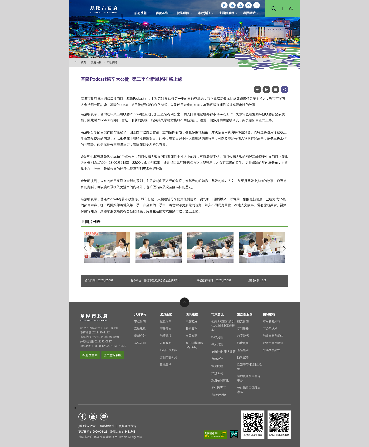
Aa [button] (291, 8)
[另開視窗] (215, 435)
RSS (240, 5)
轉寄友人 (275, 89)
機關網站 (249, 13)
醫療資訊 (243, 343)
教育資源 (243, 335)
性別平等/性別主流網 (249, 367)
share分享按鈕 (284, 89)
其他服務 (191, 328)
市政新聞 (112, 62)
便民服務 (183, 13)
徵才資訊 (217, 344)
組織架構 (165, 364)
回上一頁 (257, 89)
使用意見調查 (112, 355)
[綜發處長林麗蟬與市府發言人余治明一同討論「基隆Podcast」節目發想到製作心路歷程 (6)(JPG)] (158, 247)
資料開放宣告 (127, 426)
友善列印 (266, 89)
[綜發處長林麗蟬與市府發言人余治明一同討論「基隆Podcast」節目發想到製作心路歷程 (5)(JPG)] (210, 247)
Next (283, 248)
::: (71, 3)
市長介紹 (165, 343)
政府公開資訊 (220, 380)
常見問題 (217, 366)
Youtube (93, 416)
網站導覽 (232, 5)
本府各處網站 (271, 321)
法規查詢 (217, 373)
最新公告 (140, 335)
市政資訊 (204, 13)
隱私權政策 (107, 426)
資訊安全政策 (87, 426)
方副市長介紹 (168, 357)
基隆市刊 (140, 343)
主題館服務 (226, 13)
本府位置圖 (90, 355)
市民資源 (191, 335)
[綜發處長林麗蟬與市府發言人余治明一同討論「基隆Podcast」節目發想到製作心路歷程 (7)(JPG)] (107, 247)
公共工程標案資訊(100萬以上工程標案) (223, 326)
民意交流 (191, 321)
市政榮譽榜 (218, 395)
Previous (85, 248)
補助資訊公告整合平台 (248, 378)
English (256, 5)
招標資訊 (217, 337)
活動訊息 (140, 328)
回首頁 (224, 5)
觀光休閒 (243, 321)
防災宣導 (243, 357)
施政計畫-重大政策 (223, 351)
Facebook (82, 416)
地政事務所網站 (273, 335)
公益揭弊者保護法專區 (248, 390)
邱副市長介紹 (168, 350)
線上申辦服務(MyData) (194, 345)
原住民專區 (218, 387)
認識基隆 (162, 13)
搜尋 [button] (274, 8)
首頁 (83, 62)
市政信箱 (248, 5)
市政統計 (217, 358)
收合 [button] (184, 302)
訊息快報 (141, 13)
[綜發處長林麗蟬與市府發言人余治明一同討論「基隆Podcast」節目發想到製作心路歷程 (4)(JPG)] (262, 247)
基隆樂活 (243, 350)
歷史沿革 (165, 321)
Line (104, 416)
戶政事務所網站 (273, 343)
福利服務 (243, 328)
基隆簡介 (165, 328)
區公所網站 (270, 328)
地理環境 (165, 335)
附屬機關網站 (271, 350)
